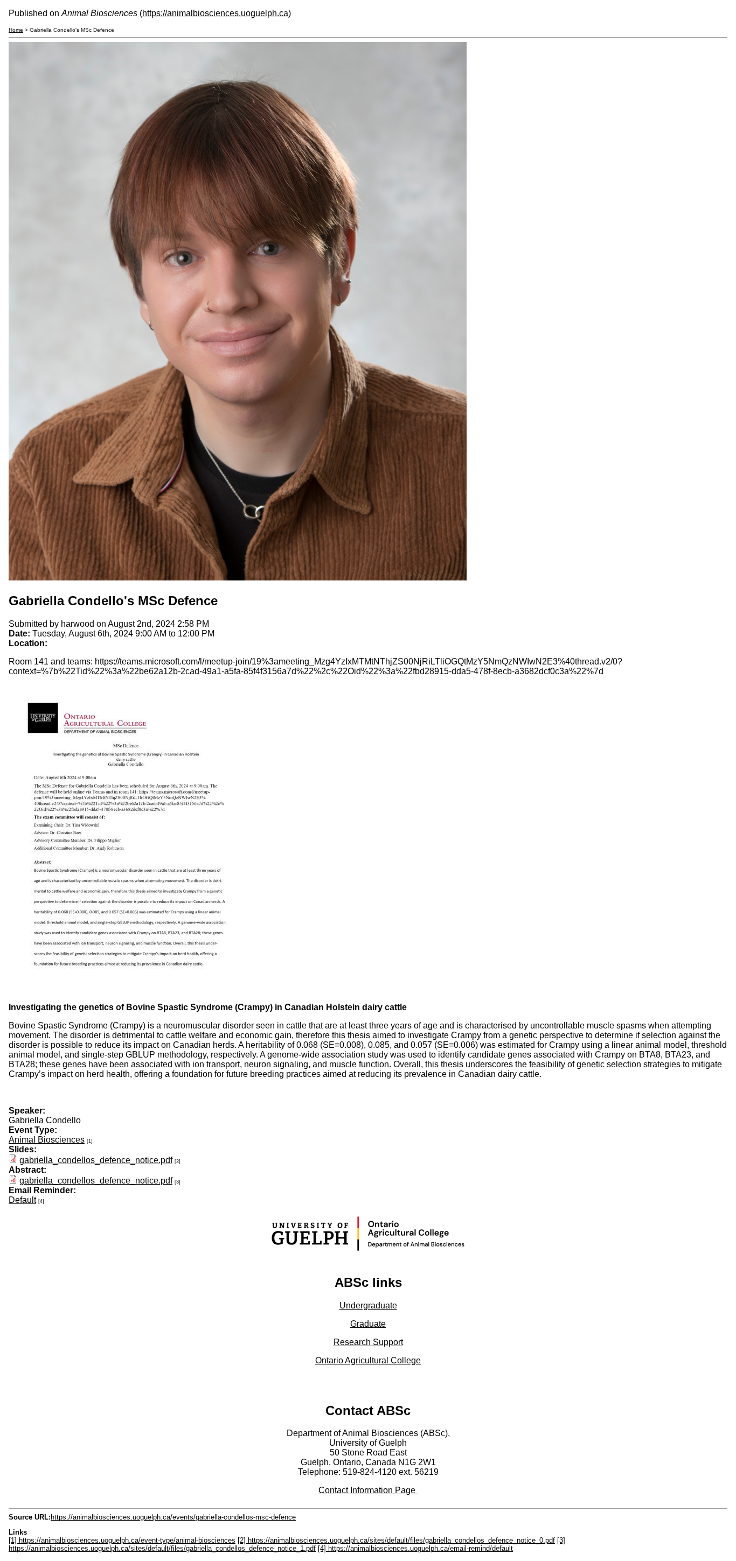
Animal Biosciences (47, 1139)
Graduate (368, 1323)
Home (16, 30)
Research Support (368, 1342)
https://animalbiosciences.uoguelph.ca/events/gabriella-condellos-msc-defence (173, 1517)
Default (22, 1200)
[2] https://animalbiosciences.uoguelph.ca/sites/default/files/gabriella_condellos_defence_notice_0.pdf (396, 1540)
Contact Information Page (368, 1490)
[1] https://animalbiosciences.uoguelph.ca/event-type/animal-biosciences (122, 1540)
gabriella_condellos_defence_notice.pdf (95, 1160)
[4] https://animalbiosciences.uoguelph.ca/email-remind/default (415, 1548)
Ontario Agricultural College (368, 1360)
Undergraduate (368, 1305)
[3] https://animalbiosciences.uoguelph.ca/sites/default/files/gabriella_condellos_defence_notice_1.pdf (287, 1544)
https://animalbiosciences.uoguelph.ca (215, 13)
